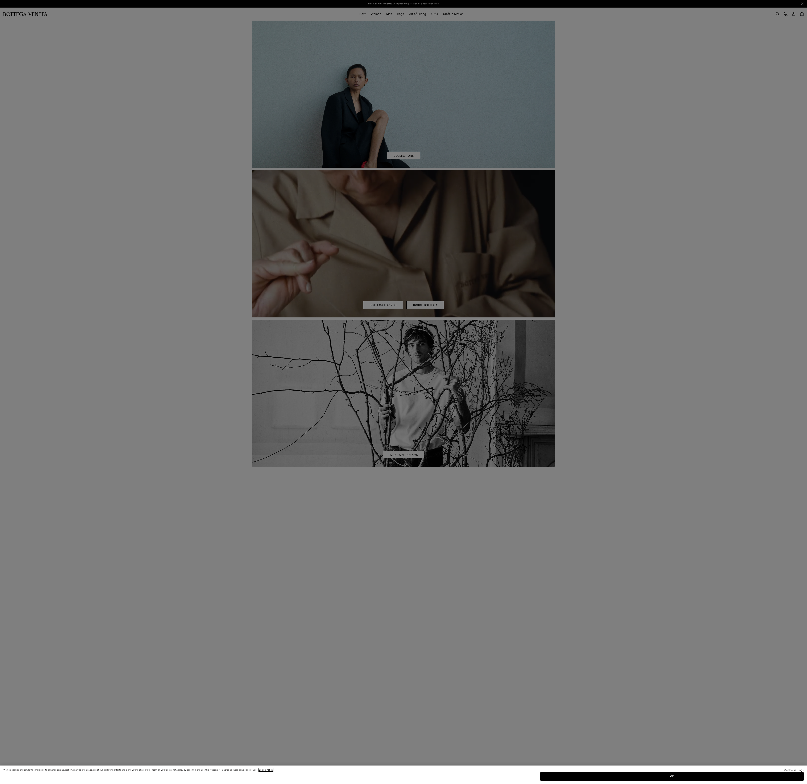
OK (672, 776)
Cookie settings (794, 770)
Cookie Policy (266, 769)
